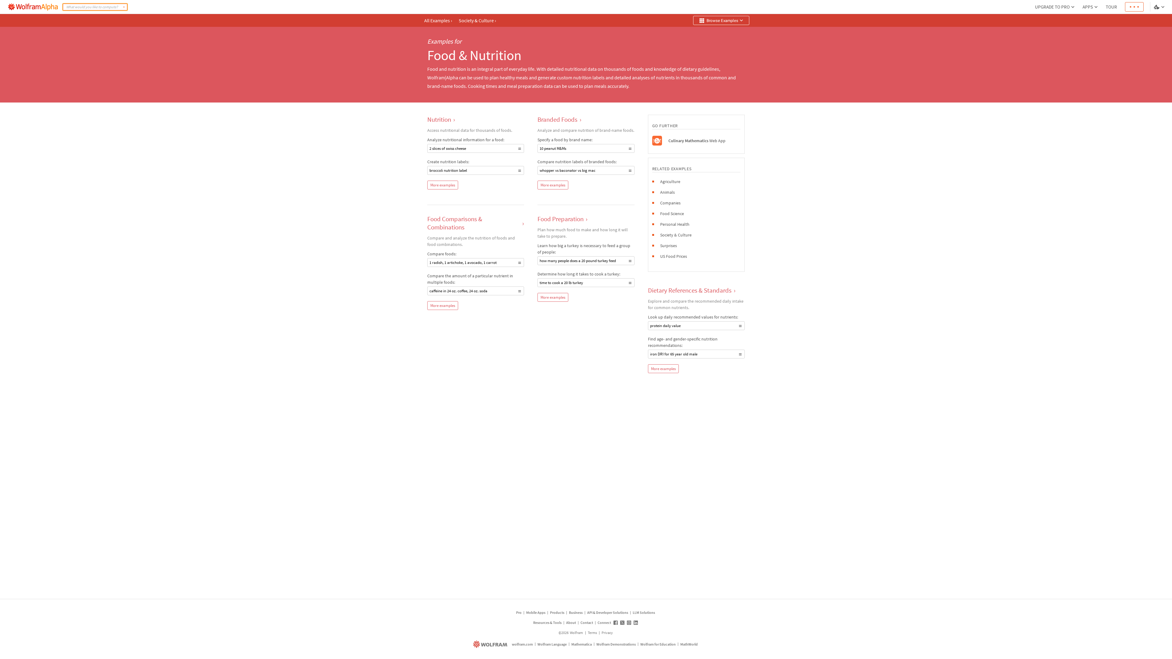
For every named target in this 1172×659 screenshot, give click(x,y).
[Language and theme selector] (1160, 7)
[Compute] (124, 7)
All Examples (438, 20)
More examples (442, 185)
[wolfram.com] (491, 644)
